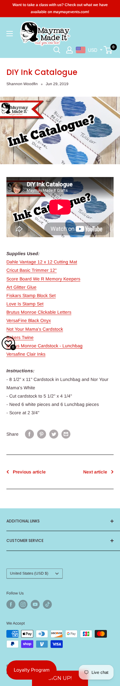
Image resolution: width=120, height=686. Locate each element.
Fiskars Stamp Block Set (31, 295)
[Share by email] (65, 434)
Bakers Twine (20, 337)
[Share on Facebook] (29, 434)
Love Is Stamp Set (25, 303)
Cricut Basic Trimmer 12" (31, 270)
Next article (95, 471)
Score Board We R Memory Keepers (43, 278)
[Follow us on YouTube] (35, 604)
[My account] (69, 49)
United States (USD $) (29, 573)
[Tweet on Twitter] (53, 434)
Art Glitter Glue (21, 287)
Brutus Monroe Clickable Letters (38, 312)
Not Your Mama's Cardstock (34, 329)
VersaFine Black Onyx (28, 320)
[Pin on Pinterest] (41, 434)
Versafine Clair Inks (25, 354)
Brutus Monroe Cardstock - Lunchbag (44, 345)
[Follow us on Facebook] (10, 604)
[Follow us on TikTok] (47, 604)
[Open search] (56, 49)
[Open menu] (9, 33)
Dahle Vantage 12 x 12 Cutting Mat (41, 261)
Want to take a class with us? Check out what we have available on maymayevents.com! (60, 8)
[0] (108, 50)
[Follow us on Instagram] (23, 604)
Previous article (29, 471)
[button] (60, 678)
